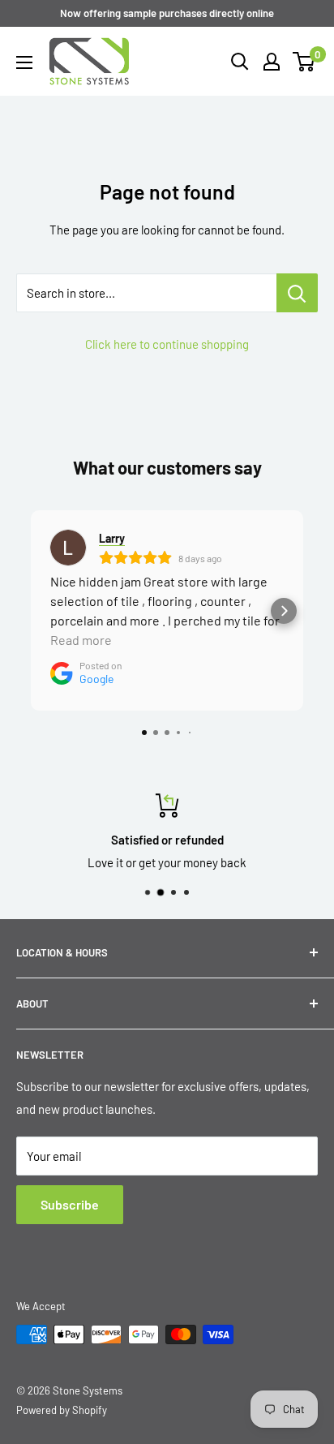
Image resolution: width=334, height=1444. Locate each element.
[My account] (271, 62)
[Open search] (240, 62)
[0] (304, 61)
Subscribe (70, 1204)
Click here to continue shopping (167, 344)
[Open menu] (24, 62)
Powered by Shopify (61, 1409)
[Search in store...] (297, 292)
